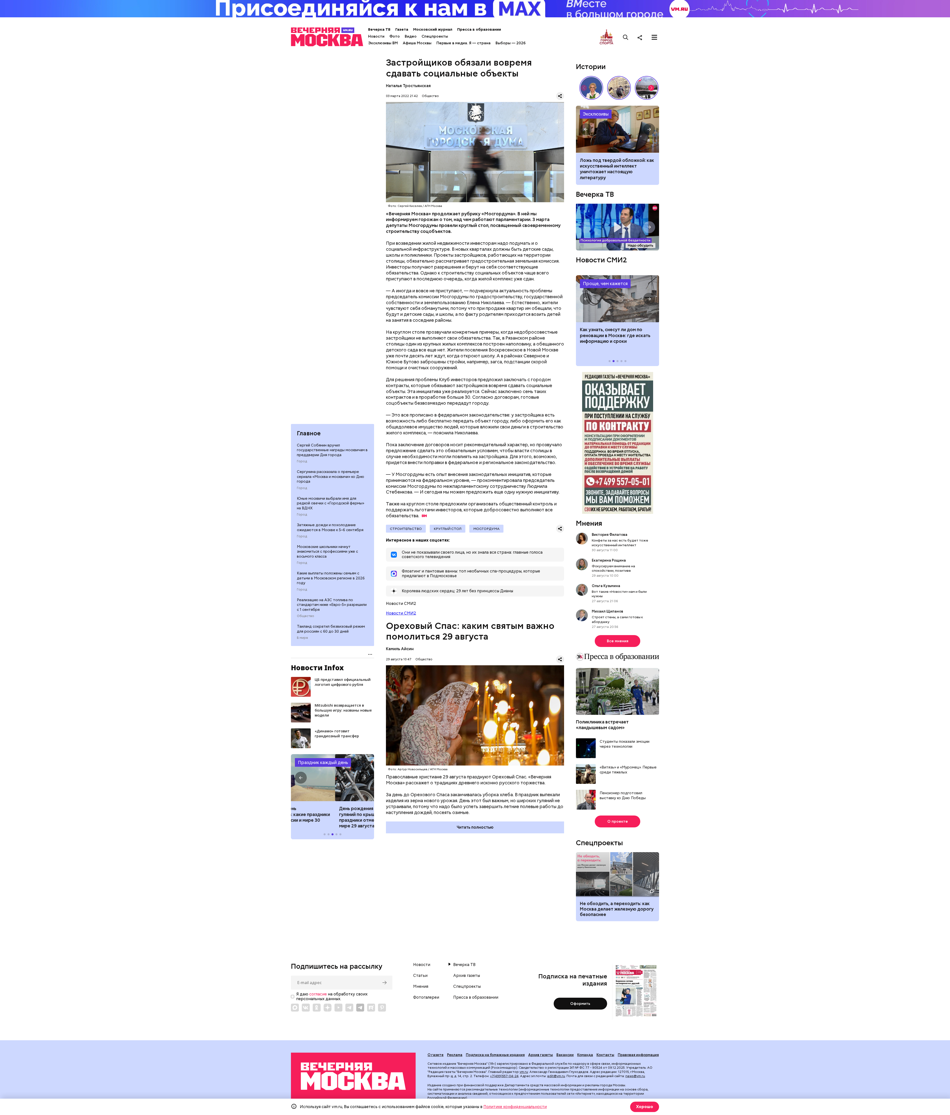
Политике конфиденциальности (515, 1106)
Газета (401, 29)
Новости (376, 36)
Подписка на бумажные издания (495, 1055)
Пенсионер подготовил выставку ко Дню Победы (623, 795)
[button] (301, 778)
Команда (585, 1055)
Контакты (605, 1055)
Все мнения (617, 641)
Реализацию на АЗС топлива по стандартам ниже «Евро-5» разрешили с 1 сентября (332, 604)
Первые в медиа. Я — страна (463, 43)
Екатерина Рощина (609, 560)
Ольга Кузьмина (607, 586)
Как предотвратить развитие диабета (617, 298)
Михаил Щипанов (607, 611)
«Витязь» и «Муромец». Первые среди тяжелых (628, 770)
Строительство (406, 528)
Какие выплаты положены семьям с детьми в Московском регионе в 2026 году (331, 578)
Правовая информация (638, 1055)
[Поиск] (625, 37)
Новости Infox (317, 667)
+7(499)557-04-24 (504, 1076)
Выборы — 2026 (510, 43)
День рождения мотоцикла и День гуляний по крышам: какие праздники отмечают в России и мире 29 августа (332, 817)
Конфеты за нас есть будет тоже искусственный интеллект (620, 542)
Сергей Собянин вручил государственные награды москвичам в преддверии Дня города (332, 450)
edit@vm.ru (556, 1076)
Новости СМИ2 (401, 613)
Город (302, 461)
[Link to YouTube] (338, 1008)
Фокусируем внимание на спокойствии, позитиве (613, 568)
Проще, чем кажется (605, 283)
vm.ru (524, 1072)
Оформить (580, 1003)
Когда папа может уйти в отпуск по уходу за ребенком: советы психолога (617, 129)
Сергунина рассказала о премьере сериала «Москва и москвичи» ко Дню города (330, 476)
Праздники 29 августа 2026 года (332, 777)
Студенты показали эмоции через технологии (624, 744)
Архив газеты (466, 976)
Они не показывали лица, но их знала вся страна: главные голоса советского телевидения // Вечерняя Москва (591, 88)
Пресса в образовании (479, 29)
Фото (394, 36)
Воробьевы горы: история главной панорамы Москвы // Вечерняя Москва (647, 88)
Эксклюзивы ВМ (383, 43)
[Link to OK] (317, 1008)
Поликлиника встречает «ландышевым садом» (602, 724)
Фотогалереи (426, 997)
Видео (411, 36)
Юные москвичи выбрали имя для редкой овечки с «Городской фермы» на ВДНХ (330, 503)
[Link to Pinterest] (382, 1008)
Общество (305, 616)
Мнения (589, 523)
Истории (591, 66)
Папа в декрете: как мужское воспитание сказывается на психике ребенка (611, 166)
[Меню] (654, 37)
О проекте (617, 821)
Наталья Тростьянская (408, 85)
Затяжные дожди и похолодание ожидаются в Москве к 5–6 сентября (330, 527)
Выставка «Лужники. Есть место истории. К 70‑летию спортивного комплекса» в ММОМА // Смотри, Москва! (619, 88)
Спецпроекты (435, 36)
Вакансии (565, 1055)
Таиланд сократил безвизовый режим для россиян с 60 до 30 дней (331, 629)
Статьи (420, 976)
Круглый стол (447, 528)
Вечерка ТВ (379, 29)
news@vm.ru (635, 1076)
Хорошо (644, 1106)
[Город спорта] (606, 37)
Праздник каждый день (323, 762)
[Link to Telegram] (349, 1008)
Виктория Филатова (609, 535)
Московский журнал (432, 29)
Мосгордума (486, 528)
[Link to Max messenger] (295, 1008)
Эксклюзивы (596, 114)
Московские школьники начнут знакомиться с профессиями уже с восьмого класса (327, 551)
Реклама (454, 1055)
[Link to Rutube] (371, 1008)
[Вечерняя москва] (353, 1076)
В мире (302, 638)
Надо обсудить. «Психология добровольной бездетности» (617, 227)
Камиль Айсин (400, 648)
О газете (436, 1055)
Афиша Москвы (417, 43)
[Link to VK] (306, 1008)
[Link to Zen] (328, 1008)
